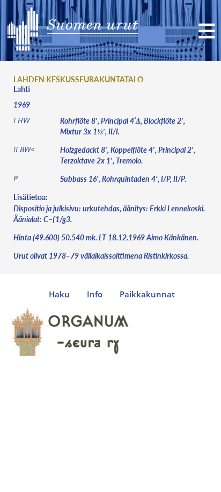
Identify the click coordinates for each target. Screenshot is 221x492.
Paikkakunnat (147, 294)
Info (94, 294)
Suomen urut (92, 24)
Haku (59, 294)
